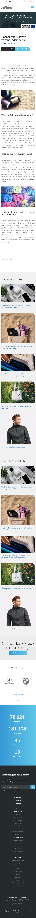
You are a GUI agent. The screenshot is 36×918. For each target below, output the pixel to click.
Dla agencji (18, 800)
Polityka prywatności (18, 883)
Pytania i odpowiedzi (18, 860)
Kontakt (18, 809)
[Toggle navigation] (32, 7)
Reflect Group (22, 897)
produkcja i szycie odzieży (20, 235)
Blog (18, 806)
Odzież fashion (18, 848)
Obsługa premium (18, 834)
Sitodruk (18, 814)
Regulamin (18, 880)
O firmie (18, 868)
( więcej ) (24, 790)
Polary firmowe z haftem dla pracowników (14, 447)
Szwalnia (18, 826)
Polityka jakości (18, 871)
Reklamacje (18, 877)
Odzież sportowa (18, 846)
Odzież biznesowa (18, 840)
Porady (18, 863)
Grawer (18, 829)
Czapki (18, 854)
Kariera (18, 874)
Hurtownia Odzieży (18, 837)
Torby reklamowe (18, 851)
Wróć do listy (6, 259)
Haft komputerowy (18, 820)
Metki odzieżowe (18, 831)
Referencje (18, 866)
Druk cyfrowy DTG (18, 817)
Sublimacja (18, 823)
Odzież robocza (18, 843)
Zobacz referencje (18, 694)
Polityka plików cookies (18, 885)
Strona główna (18, 797)
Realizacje (18, 803)
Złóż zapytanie (18, 653)
